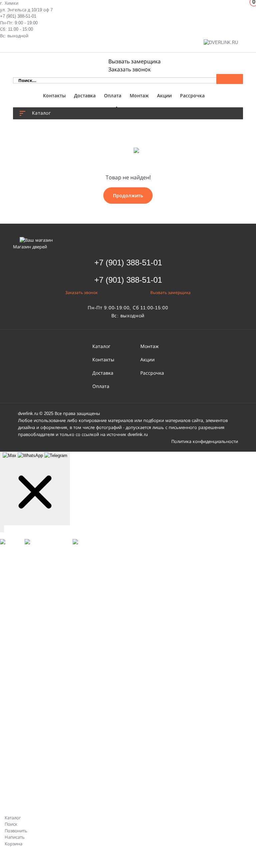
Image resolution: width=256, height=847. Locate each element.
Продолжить (128, 195)
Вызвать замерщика (134, 61)
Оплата (112, 95)
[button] (128, 262)
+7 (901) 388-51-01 (18, 16)
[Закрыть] (2, 529)
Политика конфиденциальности (204, 441)
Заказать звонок (129, 69)
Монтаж (139, 95)
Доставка (85, 95)
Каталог (101, 346)
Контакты (54, 95)
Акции (164, 95)
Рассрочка (192, 95)
